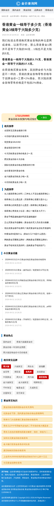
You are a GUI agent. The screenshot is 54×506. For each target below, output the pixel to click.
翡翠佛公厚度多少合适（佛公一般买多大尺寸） (25, 211)
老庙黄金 (41, 372)
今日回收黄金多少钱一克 (15, 182)
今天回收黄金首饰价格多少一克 (18, 153)
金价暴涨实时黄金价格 (14, 171)
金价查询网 (14, 16)
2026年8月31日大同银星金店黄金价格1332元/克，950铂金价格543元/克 (28, 281)
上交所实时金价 (22, 486)
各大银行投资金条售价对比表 (16, 444)
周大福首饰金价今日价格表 (15, 352)
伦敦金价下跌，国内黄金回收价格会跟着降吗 (23, 413)
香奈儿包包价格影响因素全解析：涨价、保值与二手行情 (28, 432)
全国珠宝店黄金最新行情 (15, 130)
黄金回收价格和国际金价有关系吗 (18, 407)
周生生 (31, 366)
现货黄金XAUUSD (12, 142)
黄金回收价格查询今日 (33, 489)
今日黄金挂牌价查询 (12, 463)
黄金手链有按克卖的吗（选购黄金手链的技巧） (25, 245)
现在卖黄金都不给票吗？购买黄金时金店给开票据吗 (27, 228)
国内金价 (16, 10)
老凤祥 (29, 372)
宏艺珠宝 (20, 393)
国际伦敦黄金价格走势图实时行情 (19, 165)
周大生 (19, 377)
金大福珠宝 (23, 382)
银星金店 (20, 388)
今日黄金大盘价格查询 (37, 486)
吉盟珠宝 (7, 393)
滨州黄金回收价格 (17, 489)
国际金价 (5, 10)
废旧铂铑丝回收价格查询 (14, 450)
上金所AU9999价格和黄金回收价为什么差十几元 (25, 456)
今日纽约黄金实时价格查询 (16, 136)
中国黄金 (7, 377)
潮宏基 (17, 372)
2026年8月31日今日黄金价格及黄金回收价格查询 (25, 259)
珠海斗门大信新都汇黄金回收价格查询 (20, 419)
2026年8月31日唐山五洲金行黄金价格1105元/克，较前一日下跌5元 (28, 294)
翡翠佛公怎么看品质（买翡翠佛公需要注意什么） (26, 199)
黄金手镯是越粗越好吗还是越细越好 (20, 217)
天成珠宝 (34, 388)
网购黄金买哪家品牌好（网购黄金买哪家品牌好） (26, 239)
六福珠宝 (18, 366)
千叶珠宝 (7, 388)
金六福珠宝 (8, 382)
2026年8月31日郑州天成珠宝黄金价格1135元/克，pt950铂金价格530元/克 (28, 307)
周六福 (31, 377)
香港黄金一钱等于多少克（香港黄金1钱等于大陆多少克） (34, 16)
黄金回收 (27, 10)
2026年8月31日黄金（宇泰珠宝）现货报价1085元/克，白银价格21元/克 (28, 320)
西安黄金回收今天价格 (14, 159)
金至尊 (6, 372)
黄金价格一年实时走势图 (14, 347)
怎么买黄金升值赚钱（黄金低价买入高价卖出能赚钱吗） (27, 222)
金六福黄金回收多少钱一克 (16, 176)
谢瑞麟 (42, 366)
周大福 (6, 366)
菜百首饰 (43, 377)
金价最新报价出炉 (8, 486)
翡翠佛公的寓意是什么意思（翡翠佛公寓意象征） (26, 205)
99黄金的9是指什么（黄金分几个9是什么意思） (25, 234)
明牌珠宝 (38, 382)
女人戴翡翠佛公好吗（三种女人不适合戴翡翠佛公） (27, 194)
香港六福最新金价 (24, 342)
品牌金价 (38, 10)
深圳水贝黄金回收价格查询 (15, 438)
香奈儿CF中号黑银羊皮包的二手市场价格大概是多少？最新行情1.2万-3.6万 (28, 426)
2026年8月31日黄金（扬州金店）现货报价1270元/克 (27, 270)
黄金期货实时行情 (12, 148)
